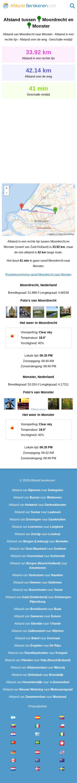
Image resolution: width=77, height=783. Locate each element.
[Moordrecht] (11, 318)
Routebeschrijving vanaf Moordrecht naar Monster (38, 274)
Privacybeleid (37, 706)
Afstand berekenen (42, 480)
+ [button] (6, 188)
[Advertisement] (38, 138)
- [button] (6, 192)
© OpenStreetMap (65, 234)
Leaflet (50, 234)
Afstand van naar (37, 490)
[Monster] (9, 410)
